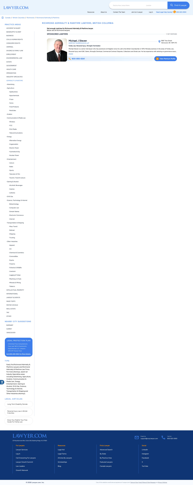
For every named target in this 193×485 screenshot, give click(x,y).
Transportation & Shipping (15, 391)
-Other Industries (11, 241)
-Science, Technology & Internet (16, 200)
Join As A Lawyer (137, 12)
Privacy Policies (162, 482)
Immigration (11, 73)
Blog (59, 466)
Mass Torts (10, 301)
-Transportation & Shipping (15, 223)
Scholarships (62, 462)
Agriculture (26, 377)
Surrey (9, 329)
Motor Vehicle (12, 305)
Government (11, 65)
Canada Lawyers (105, 466)
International (12, 294)
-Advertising (10, 84)
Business (9, 36)
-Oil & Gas (9, 196)
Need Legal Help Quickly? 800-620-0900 (171, 12)
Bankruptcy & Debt (13, 32)
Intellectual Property (15, 290)
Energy (17, 381)
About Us (104, 12)
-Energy (9, 137)
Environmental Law (14, 58)
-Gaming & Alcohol (12, 181)
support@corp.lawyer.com (149, 438)
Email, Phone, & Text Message (147, 482)
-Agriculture (10, 88)
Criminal (9, 47)
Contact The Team (119, 12)
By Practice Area (106, 458)
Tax (7, 312)
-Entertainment (11, 159)
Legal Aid (61, 450)
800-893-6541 (78, 59)
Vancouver (10, 332)
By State (103, 454)
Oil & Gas (16, 386)
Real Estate (11, 309)
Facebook (145, 458)
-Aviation (9, 114)
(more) (71, 54)
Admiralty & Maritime (14, 80)
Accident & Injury (13, 28)
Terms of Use (134, 482)
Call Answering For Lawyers (26, 458)
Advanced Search (106, 450)
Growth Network (22, 470)
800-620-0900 (172, 438)
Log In (151, 12)
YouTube (145, 466)
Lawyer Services (22, 450)
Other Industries (12, 393)
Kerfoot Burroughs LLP (79, 43)
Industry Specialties (14, 77)
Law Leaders (20, 466)
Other (8, 316)
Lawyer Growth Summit (24, 462)
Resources (90, 12)
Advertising (17, 377)
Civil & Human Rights (14, 39)
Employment (11, 54)
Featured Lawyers (106, 462)
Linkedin (145, 450)
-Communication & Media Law (16, 118)
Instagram (145, 454)
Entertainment (11, 384)
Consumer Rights (13, 43)
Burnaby (9, 325)
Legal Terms (62, 454)
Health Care (11, 69)
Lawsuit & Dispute (13, 297)
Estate (9, 62)
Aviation (9, 379)
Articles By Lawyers (65, 458)
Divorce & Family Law (14, 51)
